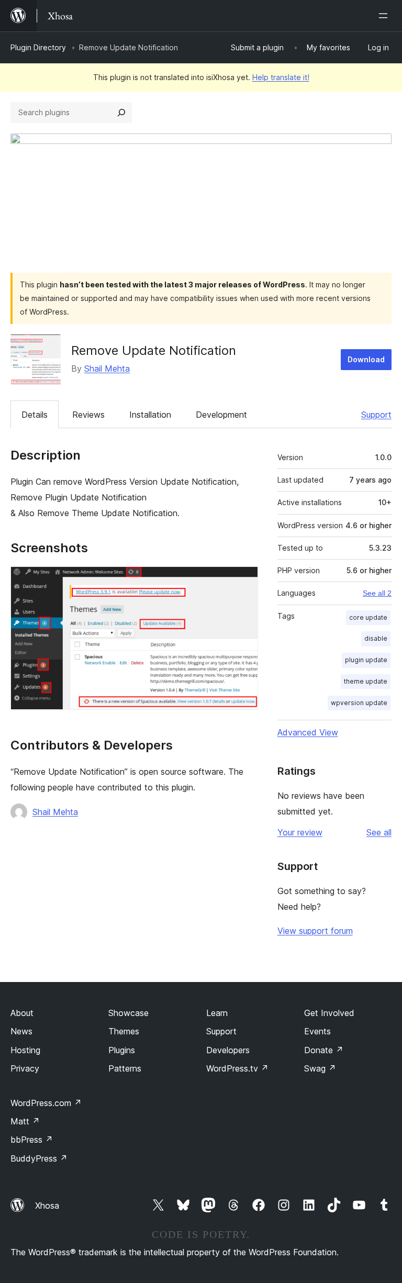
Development (221, 414)
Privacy (24, 1068)
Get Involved (329, 1013)
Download (366, 359)
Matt (25, 1121)
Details (34, 414)
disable (375, 638)
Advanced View (307, 732)
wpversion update (359, 703)
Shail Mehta (107, 368)
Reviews (88, 414)
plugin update (366, 660)
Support (376, 414)
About (22, 1013)
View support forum (315, 930)
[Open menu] (385, 15)
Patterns (124, 1068)
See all (379, 832)
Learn (217, 1013)
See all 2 (377, 593)
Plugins (121, 1050)
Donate (323, 1050)
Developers (228, 1050)
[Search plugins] (121, 112)
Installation (150, 414)
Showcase (128, 1013)
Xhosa (47, 1205)
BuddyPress (39, 1158)
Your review (299, 832)
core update (368, 617)
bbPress (31, 1139)
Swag (320, 1068)
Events (317, 1031)
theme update (365, 681)
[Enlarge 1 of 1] (244, 580)
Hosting (25, 1050)
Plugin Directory (38, 47)
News (21, 1031)
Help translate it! (280, 77)
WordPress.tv (237, 1068)
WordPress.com (46, 1103)
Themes (123, 1031)
